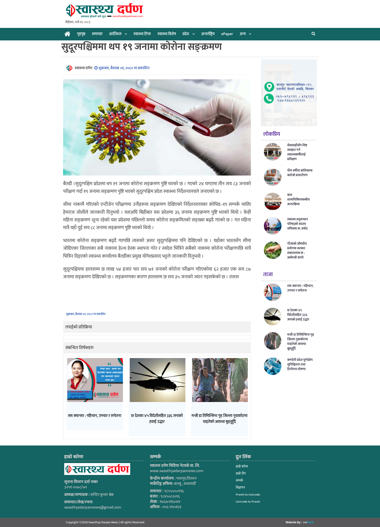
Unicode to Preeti (248, 501)
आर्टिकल (115, 34)
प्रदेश (186, 34)
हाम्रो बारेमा (242, 466)
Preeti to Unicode (248, 494)
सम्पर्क (239, 480)
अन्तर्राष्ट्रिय (208, 34)
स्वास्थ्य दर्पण (83, 68)
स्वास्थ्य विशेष (166, 34)
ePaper (227, 34)
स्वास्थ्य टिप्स (142, 34)
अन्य (243, 34)
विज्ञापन (240, 487)
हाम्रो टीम (241, 473)
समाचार (97, 34)
